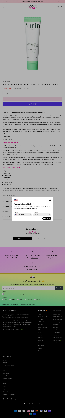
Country (16, 212)
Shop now (46, 218)
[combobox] (19, 214)
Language (35, 212)
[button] (50, 200)
